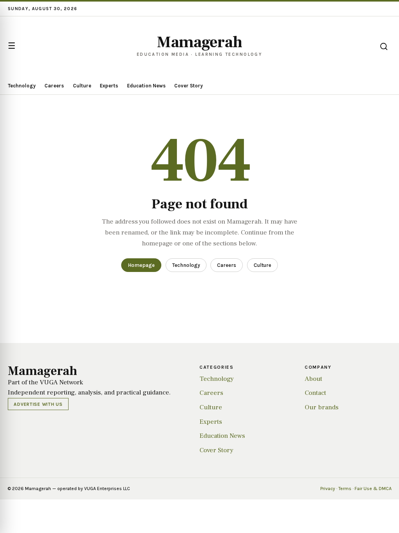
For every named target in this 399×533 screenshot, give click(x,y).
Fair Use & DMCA (373, 488)
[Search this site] (383, 46)
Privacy (327, 488)
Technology (22, 86)
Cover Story (188, 86)
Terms (344, 488)
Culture (82, 86)
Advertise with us (38, 404)
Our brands (322, 407)
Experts (109, 86)
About (313, 379)
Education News (146, 86)
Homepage (141, 265)
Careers (54, 86)
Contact (315, 393)
